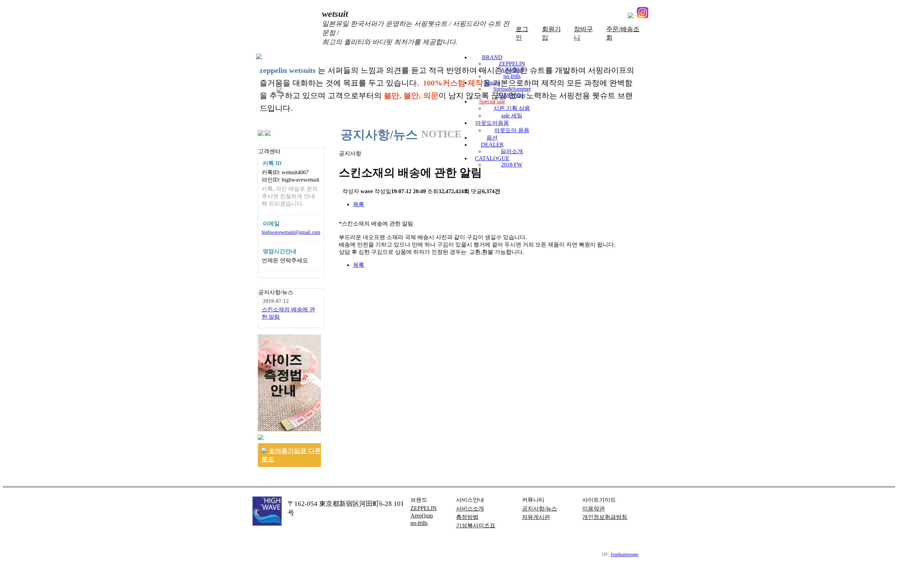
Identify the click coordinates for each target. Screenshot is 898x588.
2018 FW (511, 165)
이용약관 (593, 509)
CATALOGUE (492, 158)
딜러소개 (512, 151)
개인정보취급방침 (604, 517)
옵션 (492, 138)
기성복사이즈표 (475, 525)
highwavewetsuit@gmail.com (291, 232)
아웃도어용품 (492, 123)
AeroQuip (512, 70)
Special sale (492, 101)
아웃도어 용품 (511, 130)
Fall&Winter (511, 95)
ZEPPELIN (512, 64)
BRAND (492, 57)
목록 (358, 204)
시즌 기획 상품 (512, 108)
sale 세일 (511, 116)
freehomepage (624, 554)
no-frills (512, 76)
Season (492, 83)
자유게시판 (536, 517)
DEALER (492, 145)
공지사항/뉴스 (539, 509)
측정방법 (467, 517)
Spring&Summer (512, 89)
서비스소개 (470, 509)
